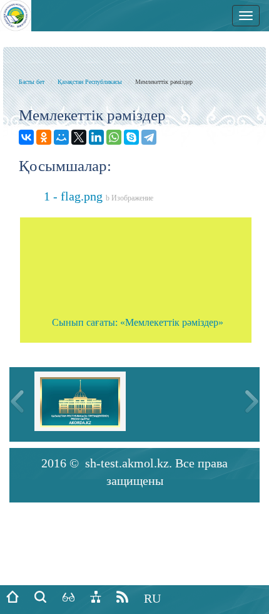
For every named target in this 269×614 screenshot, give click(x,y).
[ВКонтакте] (26, 137)
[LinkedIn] (96, 137)
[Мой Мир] (61, 137)
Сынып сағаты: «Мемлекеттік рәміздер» (137, 322)
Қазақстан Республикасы (90, 81)
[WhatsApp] (113, 137)
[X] (78, 137)
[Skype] (131, 137)
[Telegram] (148, 137)
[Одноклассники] (43, 137)
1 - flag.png (98, 196)
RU (152, 598)
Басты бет (31, 81)
